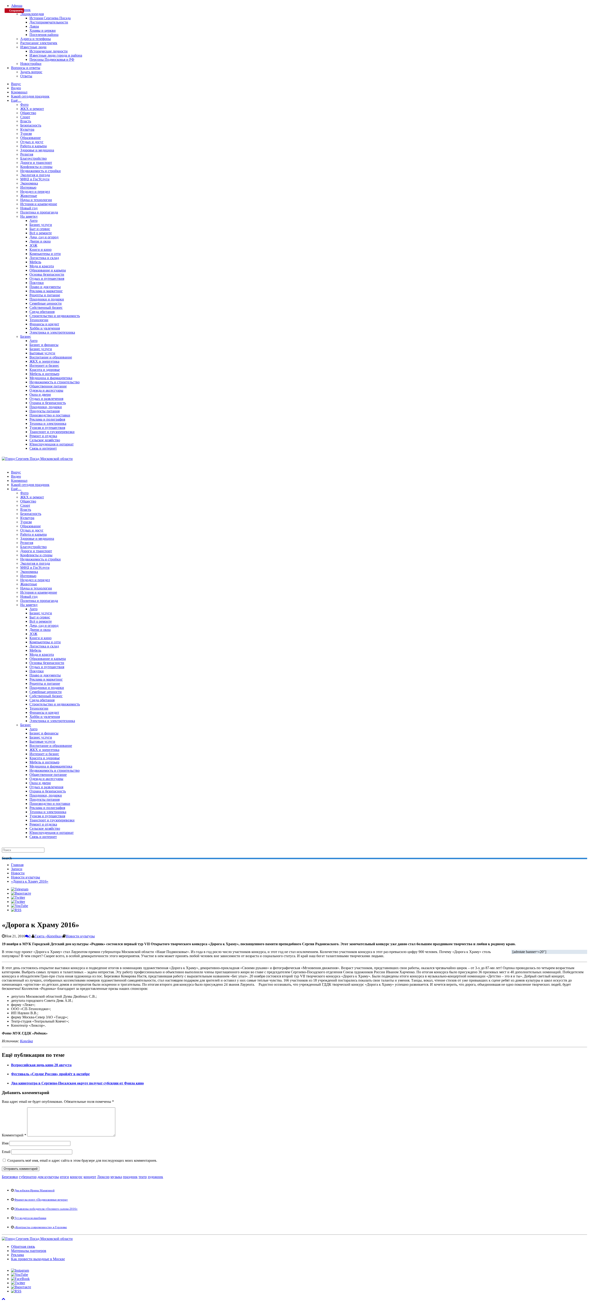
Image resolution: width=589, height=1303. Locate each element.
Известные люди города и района (55, 55)
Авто (33, 220)
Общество (28, 113)
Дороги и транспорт (36, 163)
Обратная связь (23, 1246)
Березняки (10, 1177)
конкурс (76, 1177)
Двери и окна (40, 241)
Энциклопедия (32, 14)
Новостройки (30, 64)
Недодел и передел (35, 192)
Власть (25, 121)
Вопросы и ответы (25, 68)
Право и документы (45, 287)
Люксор (103, 1177)
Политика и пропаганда (39, 212)
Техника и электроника (47, 423)
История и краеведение (38, 204)
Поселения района (43, 35)
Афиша (16, 6)
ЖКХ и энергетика (44, 361)
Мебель (35, 262)
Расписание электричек (38, 43)
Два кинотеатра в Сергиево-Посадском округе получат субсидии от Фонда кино (77, 1083)
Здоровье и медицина (37, 150)
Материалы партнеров (28, 1251)
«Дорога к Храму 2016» (29, 881)
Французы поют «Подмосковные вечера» (41, 1199)
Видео (16, 88)
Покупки (36, 283)
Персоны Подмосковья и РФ (51, 59)
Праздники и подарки (46, 299)
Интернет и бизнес (44, 365)
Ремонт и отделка (43, 436)
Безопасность (30, 125)
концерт (90, 1177)
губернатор (28, 1177)
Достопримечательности (48, 22)
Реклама (17, 1255)
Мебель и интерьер (44, 374)
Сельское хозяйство (44, 440)
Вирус (16, 84)
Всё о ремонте (40, 233)
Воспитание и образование (50, 357)
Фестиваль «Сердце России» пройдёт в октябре (50, 1074)
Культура (27, 129)
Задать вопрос (31, 72)
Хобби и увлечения (44, 328)
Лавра (34, 26)
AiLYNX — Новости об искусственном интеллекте (61, 1273)
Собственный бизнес (46, 307)
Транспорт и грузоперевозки (52, 432)
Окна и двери (40, 394)
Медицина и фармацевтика (50, 378)
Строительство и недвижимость (54, 316)
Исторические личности (48, 51)
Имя (5, 1143)
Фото (24, 105)
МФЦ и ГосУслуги (34, 179)
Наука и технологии (36, 200)
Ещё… (16, 100)
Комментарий (14, 1135)
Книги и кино (40, 249)
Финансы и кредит (44, 324)
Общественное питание (48, 386)
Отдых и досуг (31, 142)
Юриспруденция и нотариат (51, 444)
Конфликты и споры (36, 167)
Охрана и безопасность (47, 403)
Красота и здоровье (44, 370)
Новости (18, 873)
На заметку (29, 216)
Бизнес (25, 336)
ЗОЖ (33, 245)
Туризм (26, 134)
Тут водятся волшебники (30, 1217)
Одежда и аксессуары (46, 390)
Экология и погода (35, 175)
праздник (130, 1177)
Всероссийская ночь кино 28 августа (41, 1065)
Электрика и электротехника (52, 332)
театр (143, 1177)
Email (6, 1152)
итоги (64, 1177)
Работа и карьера (33, 146)
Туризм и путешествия (47, 428)
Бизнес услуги (40, 225)
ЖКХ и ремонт (32, 109)
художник (155, 1177)
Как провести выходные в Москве (38, 1259)
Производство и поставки (49, 415)
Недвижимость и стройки (40, 171)
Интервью (28, 187)
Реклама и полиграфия (47, 419)
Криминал (19, 92)
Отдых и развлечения (46, 399)
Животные (28, 196)
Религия (26, 154)
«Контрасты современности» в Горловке (40, 1227)
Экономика (29, 183)
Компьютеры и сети (45, 254)
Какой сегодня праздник (30, 96)
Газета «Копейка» (48, 936)
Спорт (25, 117)
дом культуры (48, 1177)
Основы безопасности (46, 274)
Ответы (26, 76)
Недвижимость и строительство (54, 382)
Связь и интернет (43, 448)
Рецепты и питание (44, 295)
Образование (30, 138)
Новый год (29, 208)
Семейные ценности (45, 303)
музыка (116, 1177)
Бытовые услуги (42, 353)
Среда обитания (42, 312)
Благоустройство (33, 158)
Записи (16, 869)
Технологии (38, 320)
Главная (17, 865)
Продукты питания (44, 411)
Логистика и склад (44, 258)
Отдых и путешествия (46, 278)
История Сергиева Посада (50, 18)
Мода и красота (41, 266)
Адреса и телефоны (35, 39)
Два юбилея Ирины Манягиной (34, 1190)
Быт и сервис (39, 229)
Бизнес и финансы (43, 345)
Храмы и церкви (42, 30)
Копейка (26, 1041)
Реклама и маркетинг (46, 291)
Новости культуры (25, 877)
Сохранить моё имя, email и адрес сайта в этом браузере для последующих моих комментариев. (82, 1160)
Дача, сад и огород (43, 237)
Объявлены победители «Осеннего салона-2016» (46, 1208)
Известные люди (33, 47)
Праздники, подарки (45, 407)
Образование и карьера (47, 270)
